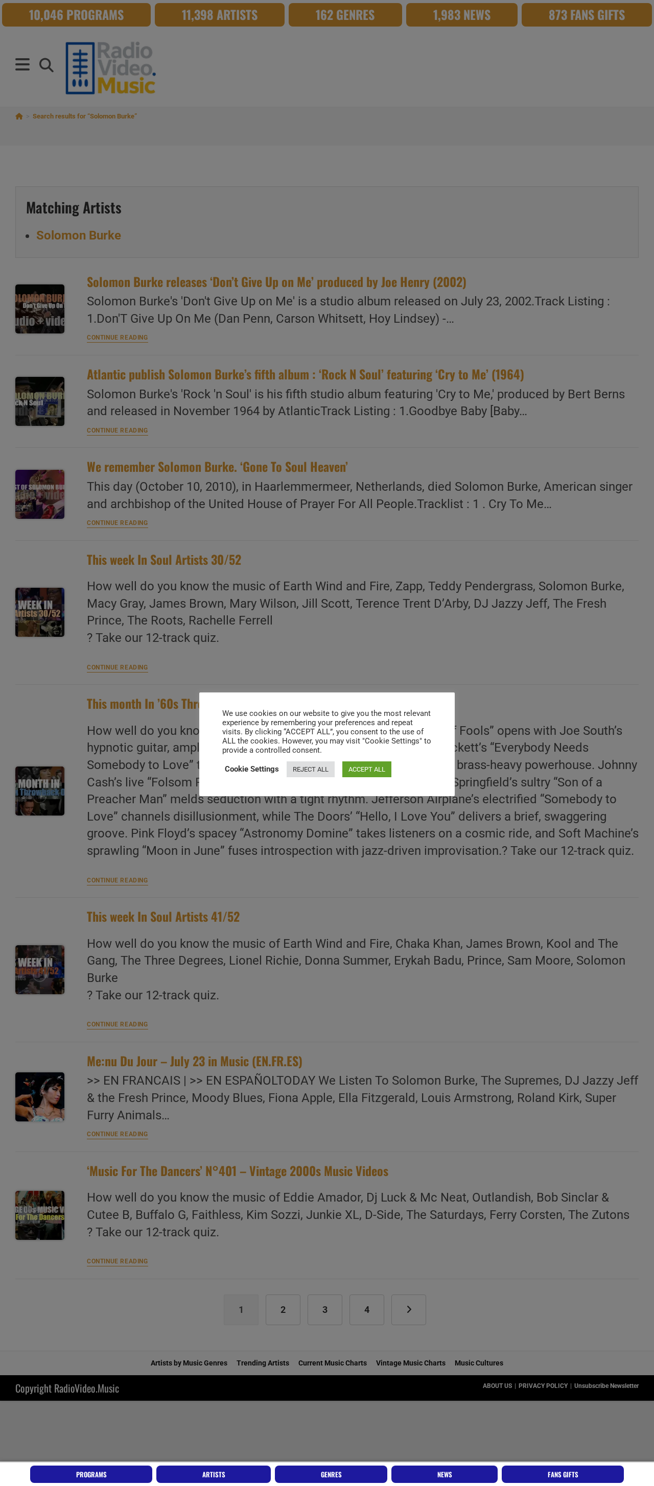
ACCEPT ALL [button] (366, 769)
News (444, 1474)
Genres (331, 1474)
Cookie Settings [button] (252, 769)
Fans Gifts (563, 1474)
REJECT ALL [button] (311, 769)
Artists (213, 1474)
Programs (91, 1474)
